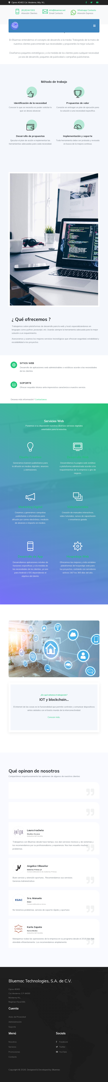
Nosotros (13, 1042)
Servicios (12, 1047)
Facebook (63, 1042)
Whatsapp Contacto (86, 10)
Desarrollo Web (78, 457)
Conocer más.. (54, 717)
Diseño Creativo (30, 457)
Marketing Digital (30, 507)
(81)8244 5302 (28, 10)
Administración (15, 1022)
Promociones (14, 1052)
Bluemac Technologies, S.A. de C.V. (40, 980)
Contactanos (41, 399)
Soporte (12, 1027)
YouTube (63, 1052)
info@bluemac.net (57, 10)
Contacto (13, 1057)
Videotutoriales (77, 507)
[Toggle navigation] (94, 26)
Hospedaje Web (78, 556)
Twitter (62, 1047)
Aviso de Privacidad (17, 1017)
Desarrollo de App (30, 556)
